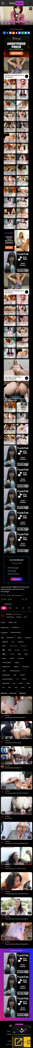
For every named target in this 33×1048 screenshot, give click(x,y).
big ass (4, 658)
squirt (4, 670)
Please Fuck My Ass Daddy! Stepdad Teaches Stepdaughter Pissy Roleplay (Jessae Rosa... (17, 944)
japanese (21, 641)
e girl (15, 675)
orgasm (19, 637)
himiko (21, 683)
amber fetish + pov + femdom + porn (15, 868)
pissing (16, 666)
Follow (25, 617)
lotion (23, 687)
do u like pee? (9, 818)
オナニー (26, 650)
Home (9, 1031)
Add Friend (18, 617)
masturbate (10, 637)
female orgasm (6, 662)
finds (28, 683)
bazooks (7, 766)
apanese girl (5, 683)
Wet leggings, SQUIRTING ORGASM (15, 717)
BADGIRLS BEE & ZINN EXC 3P (13, 768)
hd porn (17, 662)
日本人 (4, 646)
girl (14, 683)
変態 (3, 650)
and (29, 687)
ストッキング (13, 646)
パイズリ (12, 654)
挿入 (19, 654)
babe (26, 654)
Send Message (10, 617)
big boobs (5, 641)
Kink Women (15, 627)
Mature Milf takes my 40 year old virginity (16, 919)
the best (22, 675)
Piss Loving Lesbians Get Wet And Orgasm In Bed (17, 793)
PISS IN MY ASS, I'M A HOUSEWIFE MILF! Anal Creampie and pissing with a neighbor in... (17, 843)
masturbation (6, 666)
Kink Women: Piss (16, 632)
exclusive (21, 658)
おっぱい (17, 650)
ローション (24, 646)
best (9, 687)
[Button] (4, 608)
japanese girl (6, 675)
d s (17, 679)
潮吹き (4, 654)
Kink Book (9, 614)
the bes (24, 679)
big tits (12, 658)
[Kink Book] (3, 616)
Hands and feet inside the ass (13, 742)
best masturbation (7, 679)
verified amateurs (15, 670)
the (3, 687)
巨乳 (10, 650)
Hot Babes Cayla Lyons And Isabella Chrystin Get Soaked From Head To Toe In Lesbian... (17, 893)
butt (13, 641)
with (16, 687)
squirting (28, 637)
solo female (25, 666)
